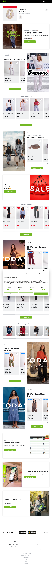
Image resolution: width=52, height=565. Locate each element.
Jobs (38, 541)
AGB (26, 559)
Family (26, 561)
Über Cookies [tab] (41, 273)
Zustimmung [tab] (11, 273)
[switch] (20, 289)
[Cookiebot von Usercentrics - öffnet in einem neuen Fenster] (43, 271)
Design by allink (26, 563)
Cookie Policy (26, 557)
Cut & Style (14, 549)
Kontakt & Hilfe (14, 546)
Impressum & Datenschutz (26, 555)
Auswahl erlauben (26, 293)
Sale (4, 207)
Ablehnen (11, 293)
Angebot (30, 252)
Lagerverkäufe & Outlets (13, 544)
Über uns (38, 544)
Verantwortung (38, 549)
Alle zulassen (40, 293)
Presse (38, 546)
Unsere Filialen (14, 541)
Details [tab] (26, 273)
